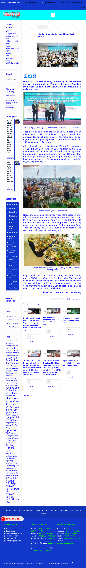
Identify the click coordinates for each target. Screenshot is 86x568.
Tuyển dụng (13, 288)
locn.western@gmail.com (41, 551)
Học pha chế (13, 232)
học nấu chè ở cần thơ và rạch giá (12, 390)
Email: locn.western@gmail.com (71, 2)
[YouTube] (81, 7)
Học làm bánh (12, 221)
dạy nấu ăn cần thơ (12, 359)
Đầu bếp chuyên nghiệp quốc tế (12, 494)
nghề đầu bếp (11, 431)
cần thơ (15, 350)
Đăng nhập (12, 316)
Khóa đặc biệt (12, 238)
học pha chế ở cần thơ (12, 418)
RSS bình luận (14, 323)
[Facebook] (78, 7)
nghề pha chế (13, 428)
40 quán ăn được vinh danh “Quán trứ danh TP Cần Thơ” (70, 320)
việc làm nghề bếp (11, 470)
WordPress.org (14, 327)
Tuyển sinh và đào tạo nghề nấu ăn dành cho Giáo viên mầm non (71, 363)
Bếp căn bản (13, 204)
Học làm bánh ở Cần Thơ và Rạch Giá (12, 378)
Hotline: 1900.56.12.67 (32, 2)
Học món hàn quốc (13, 383)
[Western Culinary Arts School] (11, 15)
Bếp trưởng (13, 216)
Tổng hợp (12, 246)
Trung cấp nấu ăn (12, 252)
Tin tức (11, 242)
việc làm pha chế (12, 473)
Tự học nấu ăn (13, 270)
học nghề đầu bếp (11, 385)
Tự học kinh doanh (13, 258)
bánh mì (8, 341)
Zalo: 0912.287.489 (50, 2)
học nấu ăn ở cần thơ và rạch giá (12, 408)
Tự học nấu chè (13, 277)
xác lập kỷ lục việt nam (12, 478)
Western (10, 475)
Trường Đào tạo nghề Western (10, 449)
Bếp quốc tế (13, 212)
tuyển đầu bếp (13, 468)
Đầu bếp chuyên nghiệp (11, 486)
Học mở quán (12, 227)
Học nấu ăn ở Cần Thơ (12, 401)
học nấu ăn (10, 396)
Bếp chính (12, 208)
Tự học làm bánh (13, 264)
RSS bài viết (13, 320)
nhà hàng (13, 433)
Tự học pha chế (13, 283)
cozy (10, 350)
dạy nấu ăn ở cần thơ (12, 364)
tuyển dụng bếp (11, 456)
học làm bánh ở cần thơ (12, 373)
